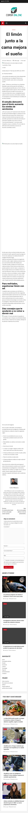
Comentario (7, 526)
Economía (4, 664)
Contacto (4, 673)
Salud (5, 701)
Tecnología (4, 668)
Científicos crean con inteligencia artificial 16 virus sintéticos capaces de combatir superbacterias (14, 775)
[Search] (26, 23)
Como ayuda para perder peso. (9, 88)
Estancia (4, 115)
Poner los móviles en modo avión (10, 457)
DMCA (3, 684)
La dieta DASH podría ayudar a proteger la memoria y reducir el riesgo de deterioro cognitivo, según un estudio (14, 720)
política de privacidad (7, 688)
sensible (11, 293)
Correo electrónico (8, 550)
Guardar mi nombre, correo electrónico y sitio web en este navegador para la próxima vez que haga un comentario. (14, 562)
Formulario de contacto (7, 683)
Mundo (3, 663)
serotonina (9, 259)
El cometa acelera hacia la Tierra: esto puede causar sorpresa (7, 511)
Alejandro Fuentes (13, 598)
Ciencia (13, 29)
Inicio (3, 659)
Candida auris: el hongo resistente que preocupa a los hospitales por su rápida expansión (14, 747)
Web (5, 555)
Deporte (4, 670)
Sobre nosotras (5, 681)
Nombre (6, 545)
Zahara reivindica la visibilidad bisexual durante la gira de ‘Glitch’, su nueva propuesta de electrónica (14, 802)
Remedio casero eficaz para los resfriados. (12, 86)
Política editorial (6, 686)
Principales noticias (6, 661)
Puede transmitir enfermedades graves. (14, 280)
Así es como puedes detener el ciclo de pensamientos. (21, 511)
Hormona (4, 120)
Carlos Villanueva (7, 60)
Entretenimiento (6, 671)
